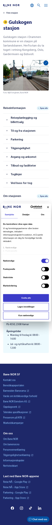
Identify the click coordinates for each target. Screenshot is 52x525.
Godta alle (26, 298)
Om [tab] (42, 214)
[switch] (45, 269)
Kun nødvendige (26, 315)
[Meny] (46, 5)
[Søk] (39, 5)
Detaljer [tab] (26, 214)
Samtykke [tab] (9, 214)
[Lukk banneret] (48, 207)
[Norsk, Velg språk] (32, 5)
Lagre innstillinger (26, 307)
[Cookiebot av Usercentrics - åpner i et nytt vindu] (31, 207)
